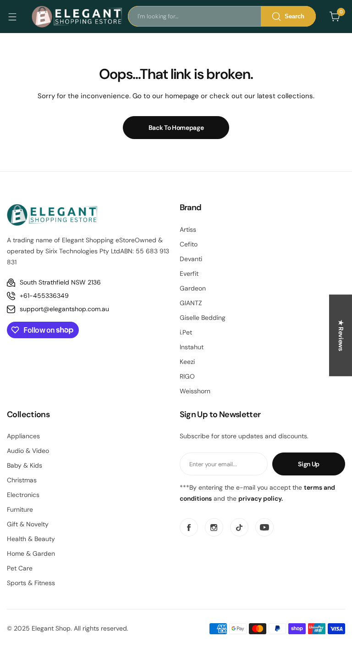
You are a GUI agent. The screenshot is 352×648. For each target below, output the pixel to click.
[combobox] (222, 16)
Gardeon (193, 288)
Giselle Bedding (203, 317)
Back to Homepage (176, 127)
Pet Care (20, 568)
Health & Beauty (31, 539)
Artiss (188, 229)
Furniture (20, 509)
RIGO (187, 376)
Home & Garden (31, 553)
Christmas (22, 480)
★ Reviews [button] (341, 335)
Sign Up (308, 464)
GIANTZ (191, 303)
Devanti (191, 259)
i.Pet (186, 332)
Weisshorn (195, 391)
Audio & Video (28, 451)
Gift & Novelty (28, 524)
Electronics (23, 495)
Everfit (189, 273)
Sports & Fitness (31, 583)
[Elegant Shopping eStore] (77, 16)
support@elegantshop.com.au (64, 309)
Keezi (187, 362)
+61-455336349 (44, 295)
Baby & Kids (24, 465)
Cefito (189, 244)
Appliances (23, 436)
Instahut (192, 347)
